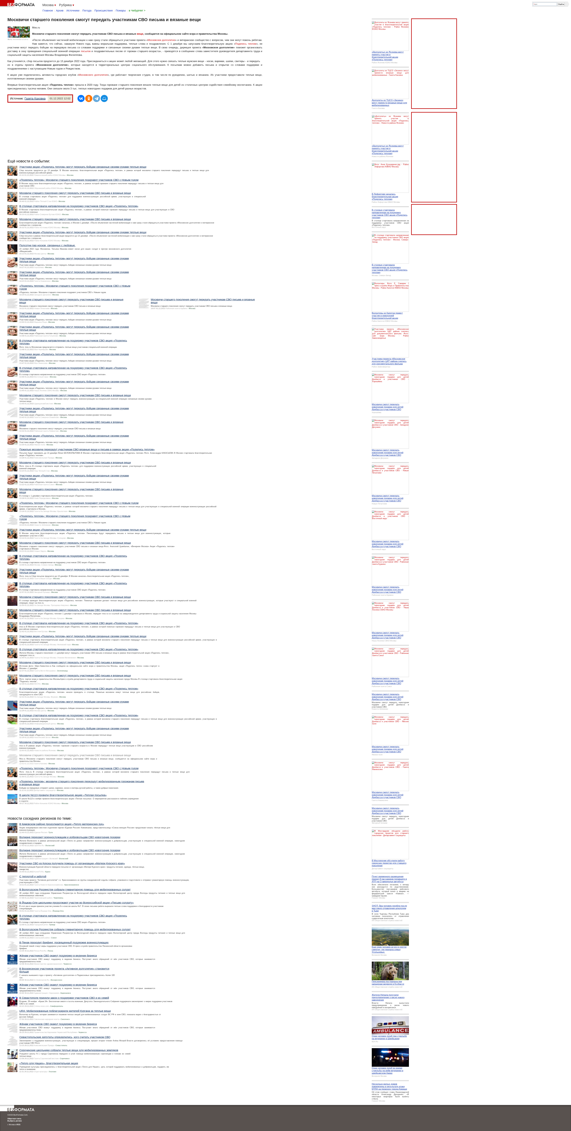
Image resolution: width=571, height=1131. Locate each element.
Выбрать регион (14, 1121)
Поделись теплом (245, 43)
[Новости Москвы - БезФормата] (18, 3)
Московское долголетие (161, 40)
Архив (59, 10)
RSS (18, 1125)
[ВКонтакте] (81, 98)
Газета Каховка (35, 98)
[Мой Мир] (104, 98)
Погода (86, 10)
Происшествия (103, 10)
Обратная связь (14, 1119)
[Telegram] (96, 98)
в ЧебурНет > (137, 10)
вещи (140, 33)
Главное (48, 10)
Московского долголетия (93, 74)
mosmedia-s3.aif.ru (20, 39)
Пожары (121, 10)
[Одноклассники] (88, 98)
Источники (72, 10)
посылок (86, 51)
